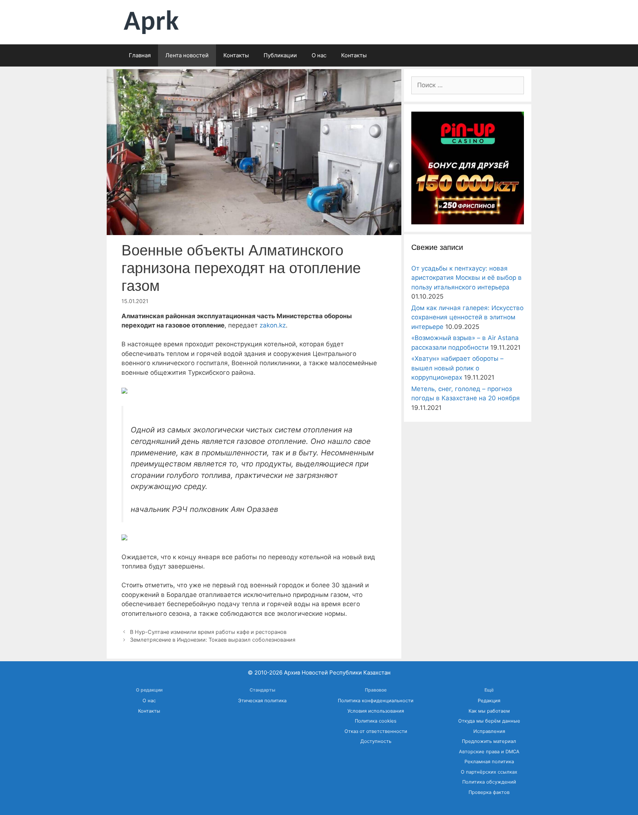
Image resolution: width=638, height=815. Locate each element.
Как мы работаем (489, 711)
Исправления (489, 731)
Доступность (375, 741)
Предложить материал (489, 741)
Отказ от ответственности (375, 731)
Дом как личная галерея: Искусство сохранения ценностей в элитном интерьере (467, 317)
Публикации (280, 55)
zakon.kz (273, 325)
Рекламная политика (489, 761)
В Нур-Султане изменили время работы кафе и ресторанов (208, 632)
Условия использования (375, 711)
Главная (140, 55)
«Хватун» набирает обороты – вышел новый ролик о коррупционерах (457, 368)
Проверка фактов (489, 792)
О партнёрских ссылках (489, 772)
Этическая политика (262, 700)
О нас (319, 55)
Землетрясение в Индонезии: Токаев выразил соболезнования (212, 639)
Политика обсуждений (489, 782)
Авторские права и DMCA (489, 751)
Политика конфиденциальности (376, 700)
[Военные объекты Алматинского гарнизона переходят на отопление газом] (124, 391)
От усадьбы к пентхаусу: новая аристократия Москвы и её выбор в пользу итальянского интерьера (466, 278)
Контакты (236, 55)
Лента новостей (187, 55)
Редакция (489, 700)
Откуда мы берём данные (489, 721)
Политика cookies (376, 721)
